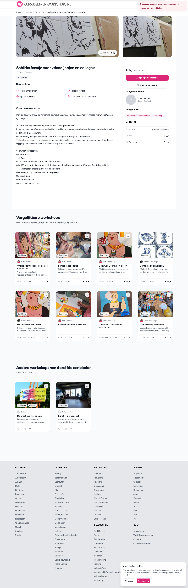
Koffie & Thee (61, 510)
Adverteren (138, 531)
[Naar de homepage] (44, 4)
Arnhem (19, 482)
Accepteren (143, 581)
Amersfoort (20, 473)
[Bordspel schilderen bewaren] (87, 236)
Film (56, 490)
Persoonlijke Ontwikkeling (66, 535)
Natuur (58, 531)
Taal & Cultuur (61, 564)
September (138, 477)
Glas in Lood (60, 498)
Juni (135, 514)
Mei (135, 510)
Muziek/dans (61, 527)
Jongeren (98, 543)
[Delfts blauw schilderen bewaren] (169, 236)
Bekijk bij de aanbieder (147, 77)
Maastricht (20, 510)
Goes (37, 12)
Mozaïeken (60, 523)
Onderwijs (98, 551)
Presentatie (60, 539)
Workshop (158, 116)
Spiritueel (59, 555)
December (138, 490)
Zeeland (28, 12)
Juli (134, 518)
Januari (136, 494)
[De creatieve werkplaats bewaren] (46, 386)
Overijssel (98, 506)
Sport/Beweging (62, 560)
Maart (136, 502)
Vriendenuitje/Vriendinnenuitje (138, 116)
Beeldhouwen (61, 477)
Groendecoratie (62, 502)
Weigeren (129, 581)
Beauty (58, 473)
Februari (137, 498)
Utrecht (18, 527)
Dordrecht (20, 490)
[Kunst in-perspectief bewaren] (87, 386)
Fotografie (59, 494)
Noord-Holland (101, 502)
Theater (58, 568)
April (135, 506)
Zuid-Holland (100, 518)
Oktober (137, 482)
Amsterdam (20, 477)
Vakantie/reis (100, 568)
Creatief (58, 486)
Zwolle (18, 535)
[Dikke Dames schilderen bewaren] (46, 294)
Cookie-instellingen (142, 543)
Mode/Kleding (61, 518)
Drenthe (97, 473)
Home (18, 12)
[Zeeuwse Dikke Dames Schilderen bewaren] (128, 294)
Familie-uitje (99, 539)
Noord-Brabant (101, 498)
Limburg (97, 494)
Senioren (98, 555)
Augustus (137, 473)
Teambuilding (100, 560)
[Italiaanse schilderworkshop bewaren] (87, 294)
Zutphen (19, 531)
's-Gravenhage (22, 523)
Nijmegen (19, 514)
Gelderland (99, 486)
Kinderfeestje (100, 547)
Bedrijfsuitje (99, 531)
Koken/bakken (61, 514)
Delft (17, 486)
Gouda (18, 498)
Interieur (58, 506)
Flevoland (98, 477)
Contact (137, 539)
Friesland (98, 482)
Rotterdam (20, 518)
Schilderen (22, 77)
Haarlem (19, 506)
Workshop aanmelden (143, 535)
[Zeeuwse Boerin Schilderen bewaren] (128, 236)
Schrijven (59, 547)
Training (97, 564)
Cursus (97, 535)
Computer (59, 482)
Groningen (20, 502)
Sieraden (59, 551)
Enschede (19, 494)
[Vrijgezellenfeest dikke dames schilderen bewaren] (46, 236)
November (138, 486)
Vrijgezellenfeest (101, 576)
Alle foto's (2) (109, 53)
